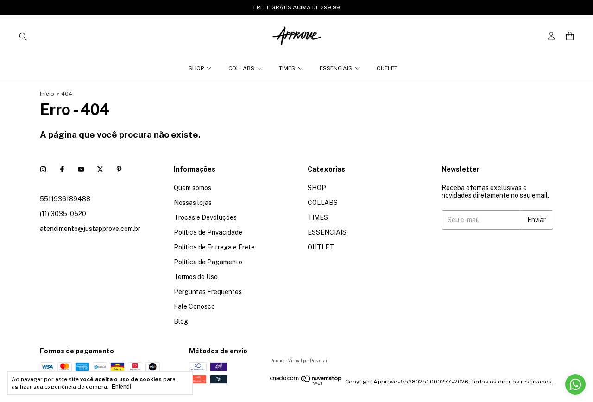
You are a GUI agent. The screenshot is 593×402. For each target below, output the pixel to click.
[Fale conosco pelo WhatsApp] (575, 384)
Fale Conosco (194, 306)
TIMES (287, 68)
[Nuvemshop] (306, 384)
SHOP (196, 68)
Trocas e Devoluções (205, 217)
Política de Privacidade (208, 232)
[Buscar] (23, 36)
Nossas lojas (193, 202)
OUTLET (387, 68)
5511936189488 (65, 199)
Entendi (121, 386)
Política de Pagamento (208, 262)
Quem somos (192, 187)
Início (47, 93)
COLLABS (241, 68)
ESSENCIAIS (336, 68)
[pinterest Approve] (119, 169)
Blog (181, 321)
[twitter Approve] (100, 169)
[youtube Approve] (81, 169)
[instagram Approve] (43, 169)
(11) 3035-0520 (63, 213)
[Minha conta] (551, 36)
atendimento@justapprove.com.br (90, 228)
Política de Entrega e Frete (214, 247)
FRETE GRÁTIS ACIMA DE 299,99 (296, 7)
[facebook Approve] (62, 169)
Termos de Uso (196, 277)
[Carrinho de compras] (569, 36)
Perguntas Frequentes (208, 291)
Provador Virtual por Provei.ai (298, 360)
